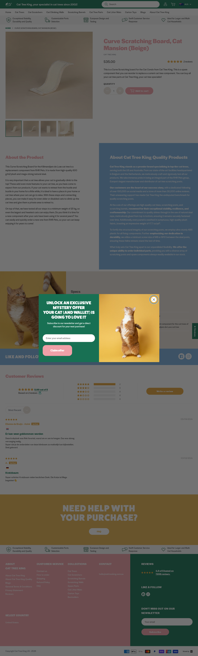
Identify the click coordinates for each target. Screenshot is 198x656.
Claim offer (57, 350)
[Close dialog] (154, 299)
